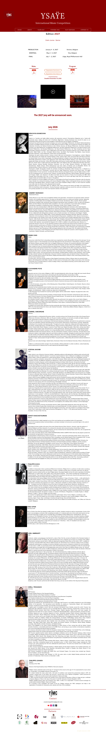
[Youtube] (48, 705)
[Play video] (53, 92)
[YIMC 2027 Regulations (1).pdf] (34, 72)
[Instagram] (51, 705)
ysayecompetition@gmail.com (53, 702)
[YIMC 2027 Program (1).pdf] (72, 72)
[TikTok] (56, 705)
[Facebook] (53, 705)
